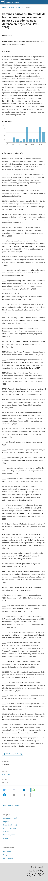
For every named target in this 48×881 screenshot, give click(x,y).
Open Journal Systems (11, 805)
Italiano (6, 831)
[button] (6, 790)
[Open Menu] (2, 2)
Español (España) (9, 828)
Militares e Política (12, 2)
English (6, 821)
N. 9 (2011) (20, 7)
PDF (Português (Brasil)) (13, 754)
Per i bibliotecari (8, 858)
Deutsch (6, 838)
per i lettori (7, 851)
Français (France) (9, 835)
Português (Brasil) (10, 818)
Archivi (11, 7)
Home (4, 7)
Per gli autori (7, 855)
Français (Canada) (10, 825)
